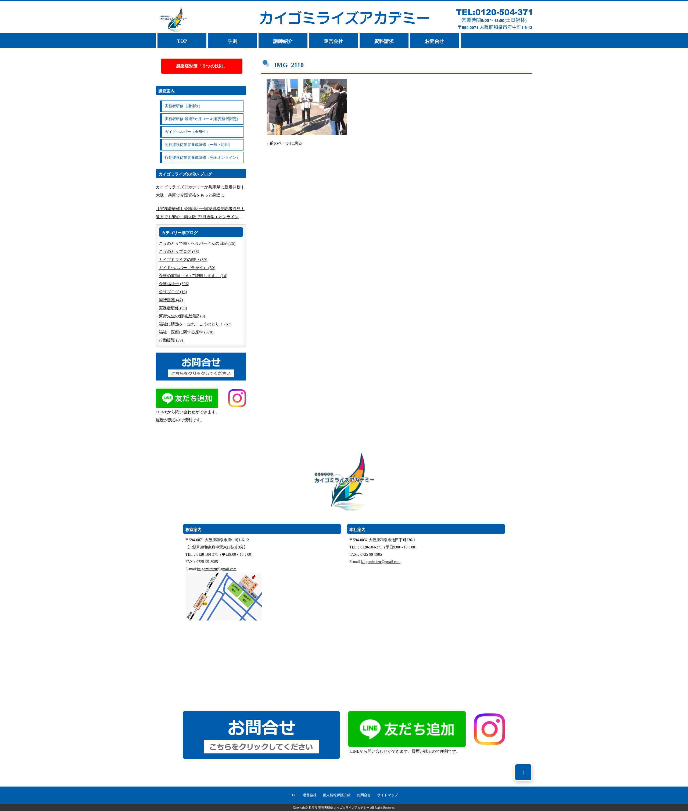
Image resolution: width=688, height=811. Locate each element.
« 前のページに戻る (284, 143)
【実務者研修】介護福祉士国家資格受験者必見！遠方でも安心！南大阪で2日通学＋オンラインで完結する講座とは (200, 214)
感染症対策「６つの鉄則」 (202, 66)
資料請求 (384, 41)
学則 (232, 41)
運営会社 (333, 41)
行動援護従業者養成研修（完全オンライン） (202, 158)
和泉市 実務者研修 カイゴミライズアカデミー (339, 807)
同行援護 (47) (171, 300)
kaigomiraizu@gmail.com (216, 569)
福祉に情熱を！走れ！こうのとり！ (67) (195, 324)
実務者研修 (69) (173, 308)
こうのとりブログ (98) (179, 251)
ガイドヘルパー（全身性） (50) (187, 267)
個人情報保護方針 (337, 795)
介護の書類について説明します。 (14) (193, 276)
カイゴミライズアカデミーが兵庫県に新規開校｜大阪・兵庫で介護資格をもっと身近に (200, 191)
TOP (182, 41)
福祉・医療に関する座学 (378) (186, 332)
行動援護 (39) (171, 340)
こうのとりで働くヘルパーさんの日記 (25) (197, 243)
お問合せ (434, 41)
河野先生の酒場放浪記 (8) (182, 316)
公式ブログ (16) (173, 292)
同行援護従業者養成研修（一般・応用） (198, 145)
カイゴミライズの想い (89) (183, 259)
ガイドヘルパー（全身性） (187, 132)
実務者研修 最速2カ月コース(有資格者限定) (201, 119)
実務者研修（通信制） (183, 106)
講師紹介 (283, 41)
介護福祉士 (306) (174, 284)
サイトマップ (387, 795)
